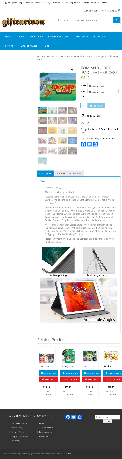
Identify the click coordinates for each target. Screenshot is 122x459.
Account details (46, 427)
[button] (72, 70)
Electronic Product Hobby (58, 56)
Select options (50, 373)
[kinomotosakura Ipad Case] (46, 355)
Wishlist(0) (109, 11)
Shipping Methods (19, 436)
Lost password (46, 432)
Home (8, 36)
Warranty (15, 440)
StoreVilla (67, 453)
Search (107, 421)
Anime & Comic (99, 129)
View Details (50, 379)
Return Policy (17, 427)
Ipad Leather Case (81, 56)
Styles (83, 85)
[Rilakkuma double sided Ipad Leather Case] (110, 355)
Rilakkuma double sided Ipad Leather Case (110, 366)
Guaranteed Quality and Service (46, 2)
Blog (47, 45)
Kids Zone (81, 36)
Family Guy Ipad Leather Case (67, 366)
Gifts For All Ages (29, 45)
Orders (42, 423)
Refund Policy (17, 432)
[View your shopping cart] (116, 11)
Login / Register (93, 11)
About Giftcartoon (19, 423)
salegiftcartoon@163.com (19, 2)
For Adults (98, 36)
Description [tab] (45, 173)
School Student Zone (58, 36)
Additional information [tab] (69, 173)
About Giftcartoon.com (30, 36)
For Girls (9, 45)
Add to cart (98, 106)
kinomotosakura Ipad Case (46, 366)
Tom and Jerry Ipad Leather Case (101, 138)
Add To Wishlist (48, 393)
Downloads (44, 436)
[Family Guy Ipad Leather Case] (67, 355)
